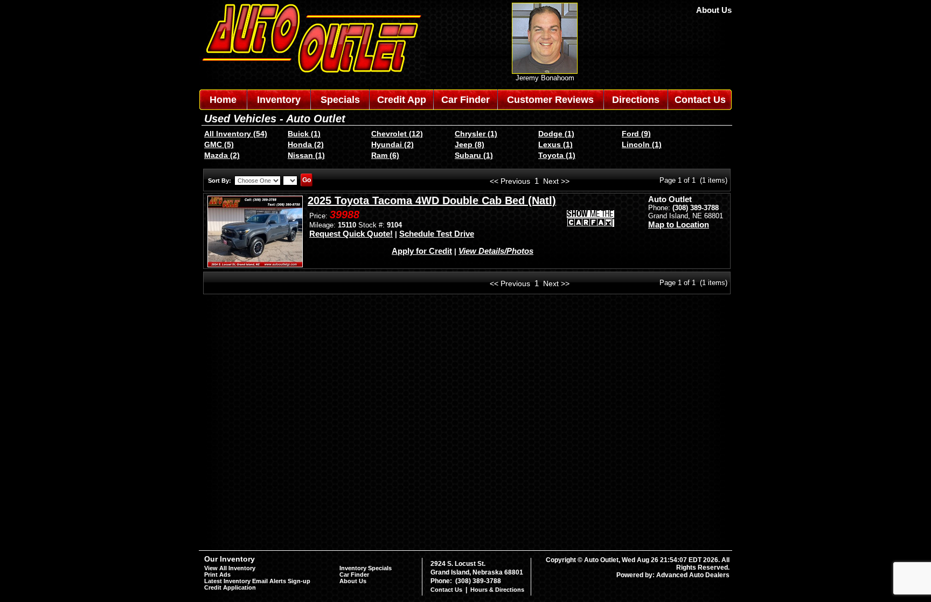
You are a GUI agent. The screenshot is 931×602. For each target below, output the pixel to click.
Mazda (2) (222, 155)
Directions (635, 99)
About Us (714, 10)
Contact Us (700, 99)
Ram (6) (385, 155)
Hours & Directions (497, 589)
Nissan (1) (306, 155)
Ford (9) (636, 133)
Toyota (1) (556, 155)
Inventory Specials (365, 568)
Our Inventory (229, 559)
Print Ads (217, 574)
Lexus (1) (555, 144)
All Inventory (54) (235, 133)
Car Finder (465, 99)
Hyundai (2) (392, 144)
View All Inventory (229, 568)
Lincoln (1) (642, 144)
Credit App (401, 99)
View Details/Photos (495, 250)
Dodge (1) (556, 133)
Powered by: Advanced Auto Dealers (672, 575)
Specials (340, 99)
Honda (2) (306, 144)
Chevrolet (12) (397, 133)
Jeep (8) (469, 144)
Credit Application (230, 587)
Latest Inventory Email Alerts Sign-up (257, 581)
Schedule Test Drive (436, 233)
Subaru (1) (474, 155)
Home (223, 99)
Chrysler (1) (476, 133)
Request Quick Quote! (351, 233)
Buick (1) (304, 133)
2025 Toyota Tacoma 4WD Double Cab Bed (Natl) (432, 200)
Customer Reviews (550, 99)
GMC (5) (219, 144)
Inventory (279, 99)
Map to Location (678, 224)
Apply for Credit (422, 250)
